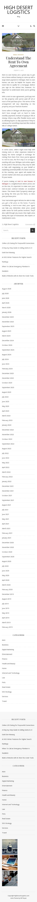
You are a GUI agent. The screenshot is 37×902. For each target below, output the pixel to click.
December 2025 (8, 317)
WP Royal (23, 898)
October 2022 (7, 439)
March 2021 (6, 528)
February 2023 (7, 420)
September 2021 (8, 500)
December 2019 (8, 594)
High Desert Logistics (18, 9)
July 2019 (5, 604)
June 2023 (5, 401)
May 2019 (5, 613)
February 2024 (7, 369)
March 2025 (6, 336)
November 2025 (8, 322)
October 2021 (7, 495)
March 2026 (6, 307)
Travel (4, 701)
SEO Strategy (7, 692)
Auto (3, 640)
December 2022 (8, 430)
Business (5, 645)
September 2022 (8, 444)
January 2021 (6, 538)
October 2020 (7, 552)
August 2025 (6, 331)
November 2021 (8, 491)
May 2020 (5, 575)
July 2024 (5, 359)
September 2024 (8, 350)
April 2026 (5, 303)
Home (4, 668)
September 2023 (8, 387)
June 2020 (5, 571)
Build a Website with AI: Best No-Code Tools (18, 276)
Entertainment (7, 654)
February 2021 (7, 533)
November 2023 (8, 378)
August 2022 (6, 448)
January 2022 (6, 481)
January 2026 (6, 312)
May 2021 (5, 519)
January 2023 (6, 425)
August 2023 (6, 392)
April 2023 (5, 411)
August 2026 (6, 289)
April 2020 (5, 580)
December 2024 (8, 340)
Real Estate (18, 55)
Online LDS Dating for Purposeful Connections (18, 243)
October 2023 (7, 383)
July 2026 (5, 293)
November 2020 (8, 547)
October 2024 (7, 345)
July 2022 (5, 453)
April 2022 (5, 467)
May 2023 (5, 406)
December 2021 (8, 486)
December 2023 (8, 373)
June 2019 (5, 608)
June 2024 (5, 364)
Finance (4, 659)
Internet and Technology (11, 673)
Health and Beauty (8, 664)
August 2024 (6, 354)
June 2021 (5, 514)
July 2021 (5, 510)
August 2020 (6, 561)
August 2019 (6, 599)
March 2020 (6, 585)
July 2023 (5, 397)
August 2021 (6, 505)
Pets (3, 682)
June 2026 (5, 298)
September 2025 (8, 326)
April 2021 (5, 524)
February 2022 (7, 477)
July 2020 (5, 566)
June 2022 (5, 458)
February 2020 (7, 589)
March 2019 (6, 622)
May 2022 (5, 463)
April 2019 (5, 618)
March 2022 (6, 472)
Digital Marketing (8, 649)
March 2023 (6, 416)
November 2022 (8, 434)
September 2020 (8, 557)
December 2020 (8, 542)
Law (3, 678)
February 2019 (7, 627)
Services (5, 696)
